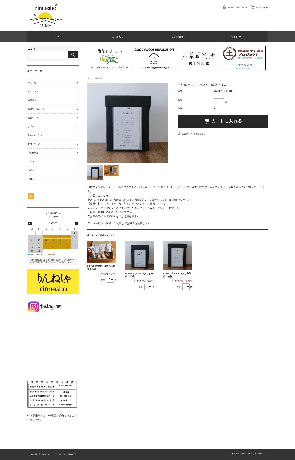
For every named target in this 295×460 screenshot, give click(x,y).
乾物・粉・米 (34, 144)
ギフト (31, 161)
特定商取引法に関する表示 (66, 454)
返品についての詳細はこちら (193, 134)
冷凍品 (31, 179)
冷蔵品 (31, 170)
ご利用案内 (117, 36)
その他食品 (33, 153)
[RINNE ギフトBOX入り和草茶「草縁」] (139, 255)
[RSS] (31, 197)
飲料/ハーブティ (35, 135)
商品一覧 (98, 78)
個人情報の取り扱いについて (41, 454)
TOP (57, 36)
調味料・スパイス (36, 109)
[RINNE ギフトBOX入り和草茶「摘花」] (177, 255)
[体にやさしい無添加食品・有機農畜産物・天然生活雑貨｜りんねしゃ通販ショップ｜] (45, 28)
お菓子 (31, 126)
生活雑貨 (32, 100)
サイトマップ (237, 36)
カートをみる (262, 7)
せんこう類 (33, 91)
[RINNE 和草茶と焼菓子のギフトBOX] (101, 252)
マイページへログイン (237, 7)
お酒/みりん (33, 118)
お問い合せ (177, 36)
